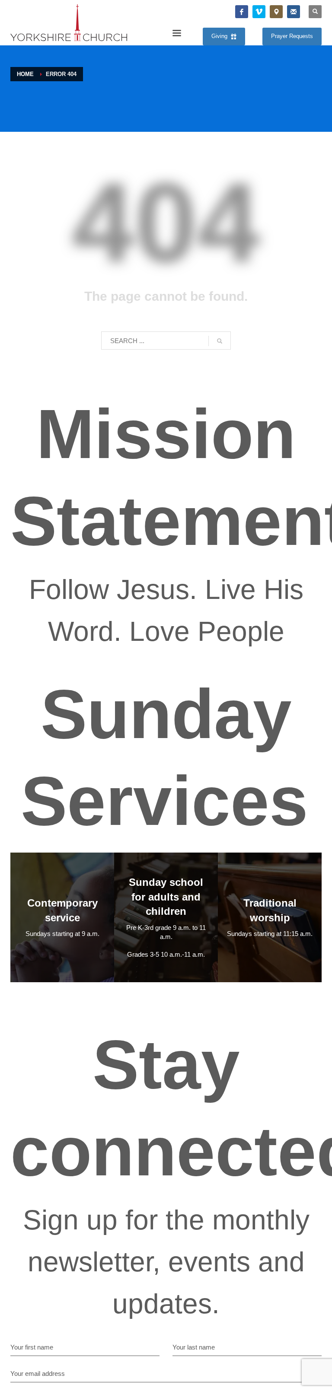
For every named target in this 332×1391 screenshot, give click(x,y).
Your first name (31, 1347)
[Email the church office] (293, 11)
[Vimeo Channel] (258, 11)
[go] (219, 341)
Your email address (37, 1373)
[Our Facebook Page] (241, 11)
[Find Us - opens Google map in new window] (276, 11)
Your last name (193, 1347)
